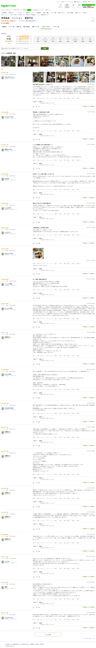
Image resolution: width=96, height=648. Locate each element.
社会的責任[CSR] (25, 644)
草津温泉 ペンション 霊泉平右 (17, 18)
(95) (46, 26)
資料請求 (42, 644)
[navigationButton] (92, 60)
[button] (8, 61)
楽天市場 (84, 1)
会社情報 (8, 644)
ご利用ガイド (63, 1)
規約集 (37, 644)
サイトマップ (70, 1)
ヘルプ (57, 1)
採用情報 (32, 644)
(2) (26, 26)
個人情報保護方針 (15, 644)
